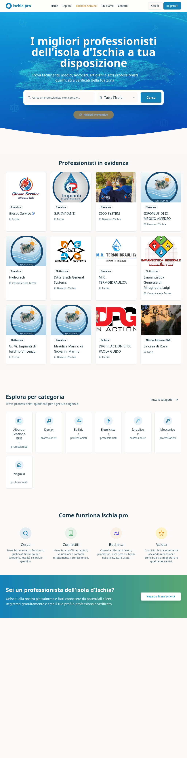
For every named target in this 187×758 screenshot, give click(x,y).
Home (54, 5)
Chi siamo (108, 5)
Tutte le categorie (161, 399)
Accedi (155, 5)
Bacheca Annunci (86, 5)
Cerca (151, 97)
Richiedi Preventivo (96, 114)
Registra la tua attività (161, 596)
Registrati (172, 5)
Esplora (67, 5)
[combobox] (118, 97)
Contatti (123, 5)
